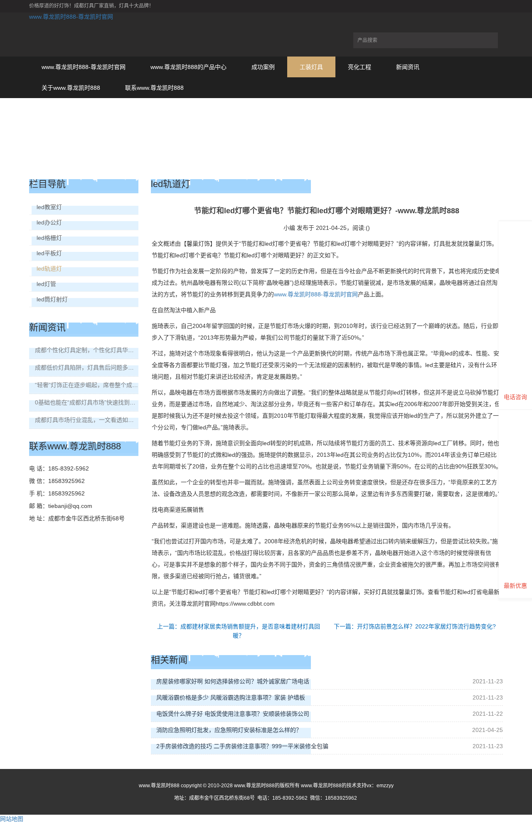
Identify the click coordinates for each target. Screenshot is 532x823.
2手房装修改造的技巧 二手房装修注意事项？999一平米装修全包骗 (242, 746)
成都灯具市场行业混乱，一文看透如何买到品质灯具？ (105, 419)
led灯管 (46, 284)
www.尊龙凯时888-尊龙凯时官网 (71, 16)
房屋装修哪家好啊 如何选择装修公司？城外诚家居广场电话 (232, 681)
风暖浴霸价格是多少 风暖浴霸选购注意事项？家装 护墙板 (230, 697)
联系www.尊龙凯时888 (154, 87)
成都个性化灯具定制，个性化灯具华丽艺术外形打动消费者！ (113, 350)
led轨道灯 (49, 268)
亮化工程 (359, 67)
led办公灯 (49, 222)
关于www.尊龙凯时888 (71, 87)
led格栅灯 (49, 237)
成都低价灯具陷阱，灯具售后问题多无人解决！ (96, 367)
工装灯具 (311, 67)
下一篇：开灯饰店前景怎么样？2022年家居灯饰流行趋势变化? (415, 626)
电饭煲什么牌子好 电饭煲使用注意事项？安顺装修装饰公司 (232, 713)
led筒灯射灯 (52, 299)
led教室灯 (49, 207)
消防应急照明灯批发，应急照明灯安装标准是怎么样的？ (229, 730)
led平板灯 (49, 253)
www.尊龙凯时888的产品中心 (188, 67)
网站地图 (11, 819)
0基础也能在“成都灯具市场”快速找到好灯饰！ (94, 402)
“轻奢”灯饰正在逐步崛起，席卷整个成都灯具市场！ (101, 385)
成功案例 (263, 67)
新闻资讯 (407, 67)
